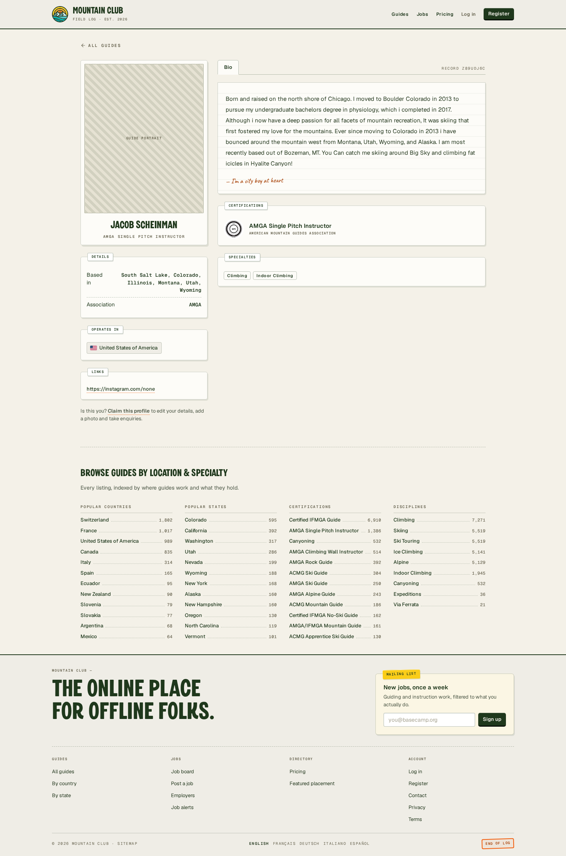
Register (498, 13)
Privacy (417, 807)
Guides (400, 14)
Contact (418, 795)
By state (61, 795)
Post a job (182, 783)
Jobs (423, 14)
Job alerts (182, 807)
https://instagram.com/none (121, 389)
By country (64, 783)
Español (360, 843)
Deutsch (310, 843)
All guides (104, 45)
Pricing (445, 14)
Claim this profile (129, 411)
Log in (468, 14)
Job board (182, 771)
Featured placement (312, 783)
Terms (415, 819)
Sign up (492, 719)
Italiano (334, 843)
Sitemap (127, 843)
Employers (183, 795)
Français (284, 843)
